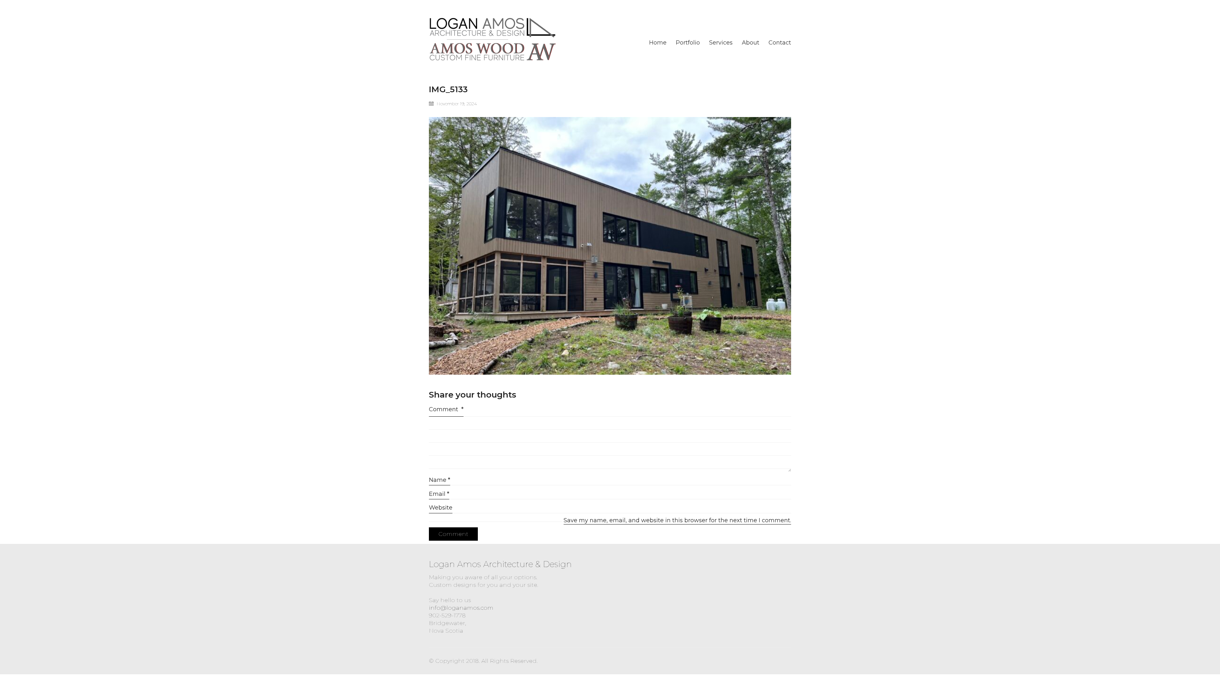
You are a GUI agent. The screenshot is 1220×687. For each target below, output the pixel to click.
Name (439, 479)
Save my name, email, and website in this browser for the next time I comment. (677, 520)
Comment (446, 409)
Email (439, 493)
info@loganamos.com (461, 607)
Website (440, 507)
